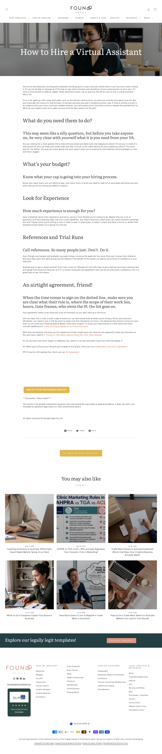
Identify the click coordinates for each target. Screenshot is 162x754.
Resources (132, 18)
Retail (69, 674)
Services (115, 18)
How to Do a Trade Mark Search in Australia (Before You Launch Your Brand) (132, 617)
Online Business (73, 688)
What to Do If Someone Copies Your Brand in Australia (29, 617)
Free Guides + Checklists (138, 695)
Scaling (81, 43)
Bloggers (39, 675)
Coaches (39, 678)
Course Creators (42, 686)
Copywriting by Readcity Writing (68, 743)
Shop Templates (18, 18)
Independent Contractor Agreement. (111, 347)
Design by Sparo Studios (93, 743)
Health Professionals (75, 677)
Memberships (72, 685)
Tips (86, 43)
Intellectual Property (106, 686)
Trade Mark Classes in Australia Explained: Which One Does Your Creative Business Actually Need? (133, 552)
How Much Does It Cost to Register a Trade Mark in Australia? (81, 617)
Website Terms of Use (137, 706)
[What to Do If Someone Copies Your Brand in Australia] (29, 584)
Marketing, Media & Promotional (111, 675)
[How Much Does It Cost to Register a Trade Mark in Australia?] (81, 584)
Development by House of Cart (115, 743)
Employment (103, 671)
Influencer (71, 681)
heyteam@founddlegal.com (19, 684)
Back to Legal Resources (83, 453)
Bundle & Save (98, 18)
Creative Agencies (43, 693)
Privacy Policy (134, 702)
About (147, 18)
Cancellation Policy (136, 710)
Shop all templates (121, 640)
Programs (63, 18)
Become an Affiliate (137, 688)
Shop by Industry (42, 18)
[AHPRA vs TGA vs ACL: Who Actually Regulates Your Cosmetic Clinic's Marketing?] (81, 518)
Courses (80, 18)
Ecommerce (40, 697)
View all (81, 485)
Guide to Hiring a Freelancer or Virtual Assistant (66, 326)
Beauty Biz (40, 671)
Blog (131, 691)
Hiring (75, 43)
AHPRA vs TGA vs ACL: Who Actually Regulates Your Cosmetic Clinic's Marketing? (81, 550)
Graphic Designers (43, 689)
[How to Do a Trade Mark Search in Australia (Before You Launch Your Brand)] (132, 584)
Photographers (73, 692)
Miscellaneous (103, 689)
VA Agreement (72, 352)
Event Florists (72, 670)
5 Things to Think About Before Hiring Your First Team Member (73, 335)
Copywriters (41, 682)
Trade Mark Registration (138, 677)
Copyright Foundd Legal (44, 743)
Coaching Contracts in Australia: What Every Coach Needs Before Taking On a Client (29, 550)
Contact (132, 699)
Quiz (131, 684)
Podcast (132, 680)
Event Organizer (73, 666)
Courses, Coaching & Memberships (112, 682)
